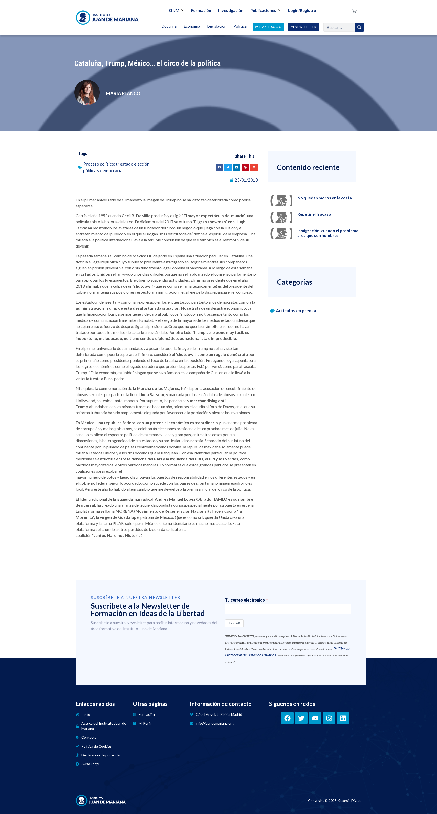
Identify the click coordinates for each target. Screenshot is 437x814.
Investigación (230, 10)
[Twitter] (301, 718)
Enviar (234, 623)
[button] (219, 167)
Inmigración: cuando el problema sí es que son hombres (327, 233)
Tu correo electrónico (245, 600)
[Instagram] (329, 718)
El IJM (174, 10)
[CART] (354, 11)
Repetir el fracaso (314, 214)
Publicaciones (263, 10)
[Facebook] (287, 718)
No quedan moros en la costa (324, 197)
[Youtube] (315, 718)
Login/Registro (302, 10)
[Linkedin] (343, 718)
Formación (201, 10)
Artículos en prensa (296, 310)
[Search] (359, 27)
